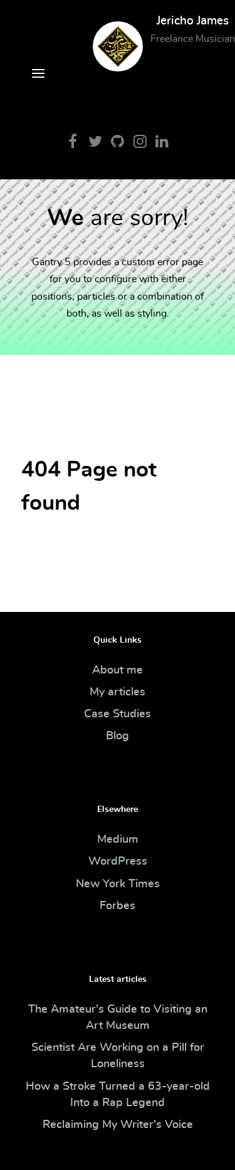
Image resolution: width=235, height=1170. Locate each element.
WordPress (117, 861)
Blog (117, 736)
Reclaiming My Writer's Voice (118, 1124)
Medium (117, 839)
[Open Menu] (38, 75)
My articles (117, 692)
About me (117, 670)
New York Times (118, 884)
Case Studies (117, 714)
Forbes (117, 906)
